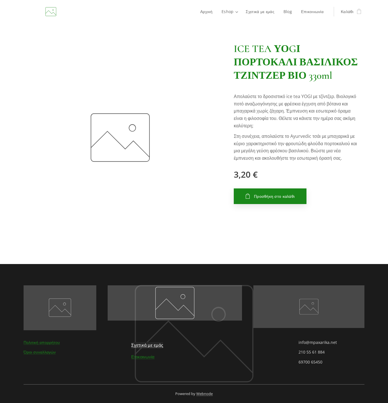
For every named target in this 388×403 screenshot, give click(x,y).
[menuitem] (208, 12)
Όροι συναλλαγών (40, 352)
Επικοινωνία (143, 357)
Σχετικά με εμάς (147, 345)
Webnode (204, 393)
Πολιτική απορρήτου (42, 342)
